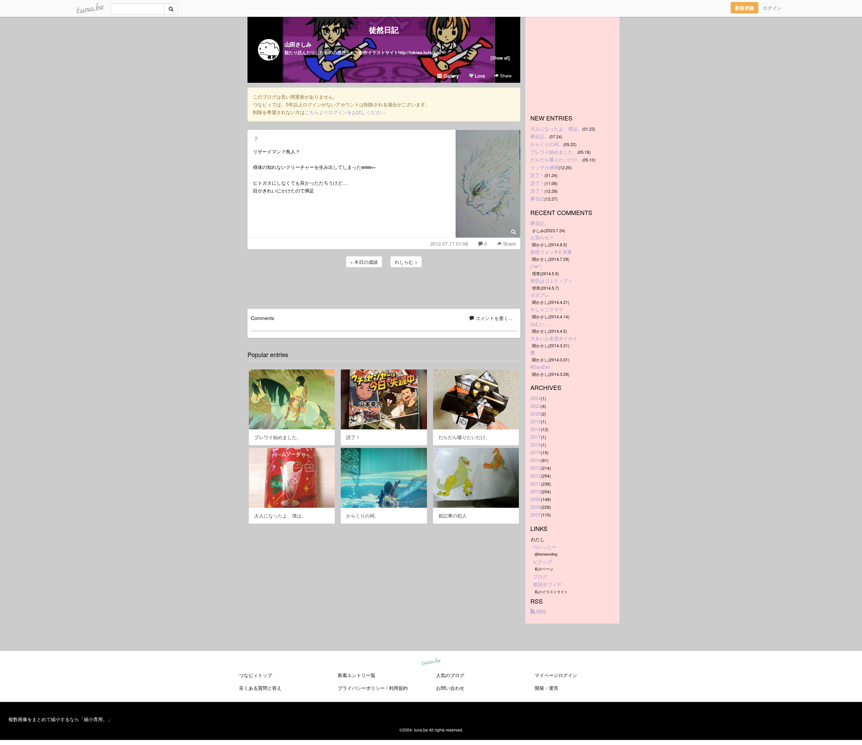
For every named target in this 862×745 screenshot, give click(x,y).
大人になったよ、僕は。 (556, 128)
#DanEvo (540, 366)
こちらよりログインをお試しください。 (347, 112)
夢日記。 (539, 136)
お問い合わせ (450, 687)
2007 (535, 514)
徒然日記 (384, 29)
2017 (535, 436)
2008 (535, 506)
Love (479, 75)
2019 (535, 421)
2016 (535, 444)
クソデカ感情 (544, 167)
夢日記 (537, 198)
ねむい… (539, 323)
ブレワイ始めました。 (553, 151)
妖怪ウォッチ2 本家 (551, 251)
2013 (535, 467)
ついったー (545, 546)
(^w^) (536, 266)
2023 (535, 405)
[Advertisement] (383, 287)
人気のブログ (450, 675)
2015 (535, 452)
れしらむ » (406, 261)
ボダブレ (539, 294)
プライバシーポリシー (361, 687)
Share (505, 75)
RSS (540, 611)
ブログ (540, 576)
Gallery (450, 75)
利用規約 (398, 687)
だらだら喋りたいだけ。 (556, 159)
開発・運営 (546, 687)
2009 (535, 499)
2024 (535, 398)
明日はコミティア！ (551, 280)
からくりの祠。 (546, 144)
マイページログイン (556, 675)
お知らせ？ (542, 237)
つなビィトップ (255, 675)
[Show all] (500, 58)
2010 (535, 491)
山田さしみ (298, 44)
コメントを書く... (493, 318)
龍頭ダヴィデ (547, 584)
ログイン (772, 7)
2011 (535, 483)
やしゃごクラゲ (546, 309)
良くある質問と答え (260, 687)
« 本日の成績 (364, 261)
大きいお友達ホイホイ (553, 338)
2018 (535, 429)
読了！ (537, 175)
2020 (535, 413)
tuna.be (430, 661)
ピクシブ (542, 561)
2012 (535, 475)
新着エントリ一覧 (356, 675)
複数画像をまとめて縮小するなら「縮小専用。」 (60, 719)
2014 (535, 460)
